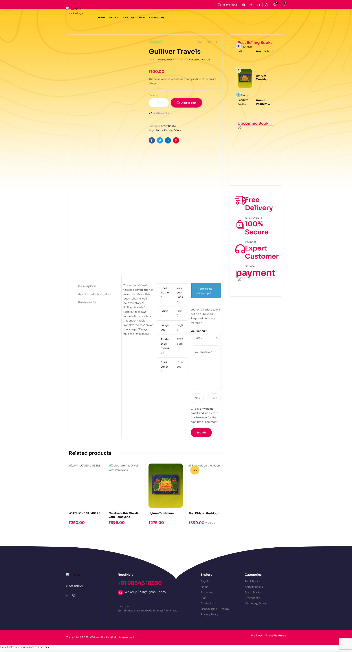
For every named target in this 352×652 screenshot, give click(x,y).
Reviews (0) (87, 302)
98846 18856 (230, 4)
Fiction (168, 130)
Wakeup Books (165, 59)
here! (47, 647)
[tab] (95, 286)
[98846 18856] (219, 4)
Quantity (154, 95)
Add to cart (188, 102)
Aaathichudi (264, 51)
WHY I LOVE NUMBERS (84, 513)
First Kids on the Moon (203, 513)
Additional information (95, 294)
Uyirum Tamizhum (161, 513)
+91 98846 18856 (140, 583)
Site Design (268, 635)
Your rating (199, 331)
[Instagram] (251, 5)
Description (87, 286)
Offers (177, 130)
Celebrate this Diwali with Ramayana (123, 515)
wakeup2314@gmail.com (145, 592)
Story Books (168, 126)
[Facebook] (243, 5)
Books (159, 130)
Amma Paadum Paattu (261, 103)
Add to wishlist (161, 113)
